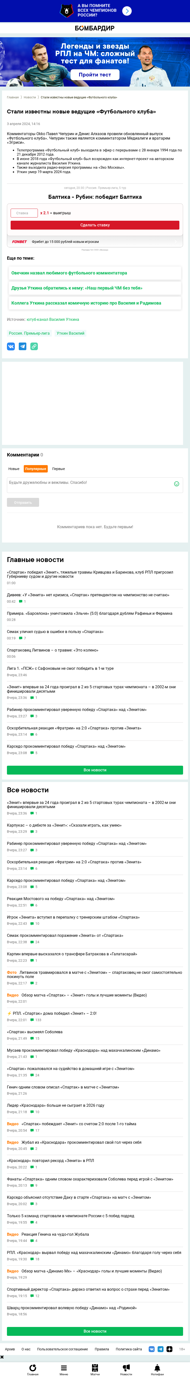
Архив (10, 1349)
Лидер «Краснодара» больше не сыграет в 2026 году (55, 1105)
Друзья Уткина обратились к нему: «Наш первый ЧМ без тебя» (76, 287)
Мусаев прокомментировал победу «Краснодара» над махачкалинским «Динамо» (84, 1050)
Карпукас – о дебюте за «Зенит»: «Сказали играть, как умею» (64, 825)
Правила (102, 1349)
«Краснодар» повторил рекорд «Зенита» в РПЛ (50, 1161)
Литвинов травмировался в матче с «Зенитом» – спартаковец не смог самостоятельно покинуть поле (94, 974)
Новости (30, 97)
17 (37, 1130)
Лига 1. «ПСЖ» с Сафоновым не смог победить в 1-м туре (60, 668)
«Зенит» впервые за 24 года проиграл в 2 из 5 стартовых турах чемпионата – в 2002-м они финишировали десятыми (91, 689)
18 (37, 1259)
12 (37, 1296)
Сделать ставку (95, 225)
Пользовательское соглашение (62, 1349)
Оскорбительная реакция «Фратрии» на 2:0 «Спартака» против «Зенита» (74, 728)
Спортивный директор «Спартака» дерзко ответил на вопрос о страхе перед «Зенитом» (88, 1289)
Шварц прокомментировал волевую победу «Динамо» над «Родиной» (72, 1308)
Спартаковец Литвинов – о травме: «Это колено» (52, 650)
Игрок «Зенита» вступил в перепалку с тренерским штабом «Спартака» (73, 917)
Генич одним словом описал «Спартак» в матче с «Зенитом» (63, 1087)
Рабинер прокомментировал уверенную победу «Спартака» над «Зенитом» (77, 709)
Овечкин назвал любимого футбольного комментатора (69, 272)
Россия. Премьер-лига (29, 333)
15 (37, 1038)
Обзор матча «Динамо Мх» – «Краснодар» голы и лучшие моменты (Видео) (84, 1271)
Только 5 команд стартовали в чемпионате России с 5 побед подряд (70, 1216)
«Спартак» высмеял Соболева (35, 1032)
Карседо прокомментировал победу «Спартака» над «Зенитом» (66, 746)
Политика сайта (129, 1349)
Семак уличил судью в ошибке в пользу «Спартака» (55, 632)
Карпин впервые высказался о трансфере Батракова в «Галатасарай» (72, 954)
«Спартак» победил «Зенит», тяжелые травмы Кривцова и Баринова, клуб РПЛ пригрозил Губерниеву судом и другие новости (90, 574)
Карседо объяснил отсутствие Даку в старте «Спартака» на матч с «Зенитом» (79, 1197)
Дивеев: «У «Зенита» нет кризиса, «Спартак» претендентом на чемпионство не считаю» (88, 595)
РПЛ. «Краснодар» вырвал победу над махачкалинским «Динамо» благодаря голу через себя (94, 1253)
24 (37, 942)
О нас (26, 1349)
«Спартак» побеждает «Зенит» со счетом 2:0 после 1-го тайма (71, 1124)
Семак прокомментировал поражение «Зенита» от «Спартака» (65, 935)
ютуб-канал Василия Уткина (53, 319)
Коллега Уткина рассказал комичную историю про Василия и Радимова (86, 303)
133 (38, 1020)
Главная (13, 97)
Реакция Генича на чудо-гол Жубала (48, 1234)
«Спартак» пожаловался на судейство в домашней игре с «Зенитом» (71, 1069)
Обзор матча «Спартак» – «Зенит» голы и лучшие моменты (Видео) (77, 995)
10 (37, 923)
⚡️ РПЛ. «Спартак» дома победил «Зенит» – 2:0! (51, 1013)
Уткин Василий (70, 333)
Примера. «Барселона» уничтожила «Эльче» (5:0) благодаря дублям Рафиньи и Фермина (89, 613)
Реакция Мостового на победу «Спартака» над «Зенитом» (61, 899)
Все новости (95, 770)
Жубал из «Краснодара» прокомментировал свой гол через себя (74, 1142)
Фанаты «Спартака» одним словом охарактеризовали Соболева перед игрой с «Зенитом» (90, 1179)
